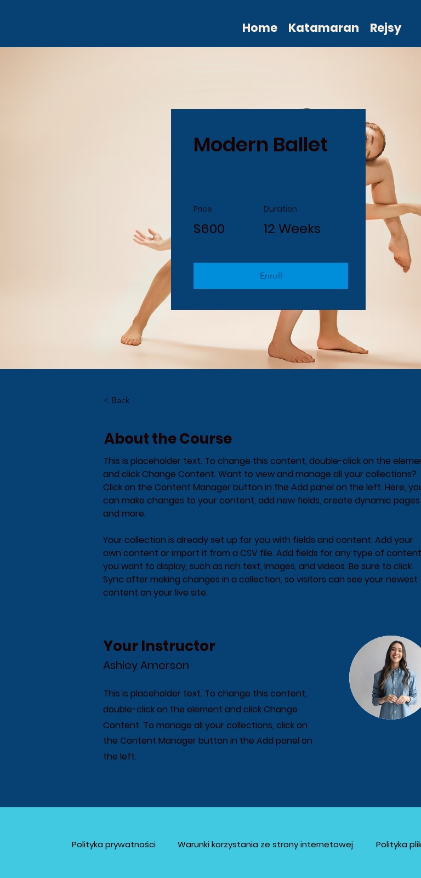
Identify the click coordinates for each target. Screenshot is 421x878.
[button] (271, 276)
